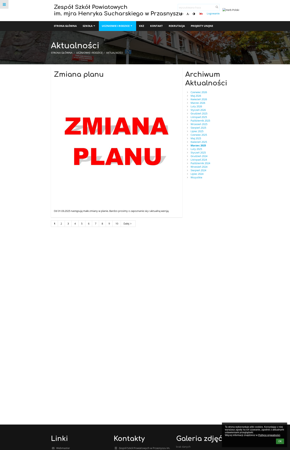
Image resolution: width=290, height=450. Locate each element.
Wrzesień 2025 (199, 124)
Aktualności (114, 52)
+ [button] (182, 14)
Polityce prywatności (269, 435)
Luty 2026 (196, 106)
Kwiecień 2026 (199, 99)
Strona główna (61, 52)
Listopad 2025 (199, 117)
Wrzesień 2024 (199, 166)
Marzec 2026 (198, 103)
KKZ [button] (141, 26)
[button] (194, 14)
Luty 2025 (196, 149)
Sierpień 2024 (198, 170)
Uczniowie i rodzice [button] (116, 26)
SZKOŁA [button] (88, 26)
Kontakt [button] (156, 26)
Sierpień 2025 (198, 127)
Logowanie (213, 13)
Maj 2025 (196, 138)
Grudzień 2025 (199, 113)
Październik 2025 (200, 120)
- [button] (189, 14)
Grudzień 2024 (199, 156)
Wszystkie (196, 177)
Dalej (126, 223)
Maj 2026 (196, 95)
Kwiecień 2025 (199, 142)
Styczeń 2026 (198, 110)
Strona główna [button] (65, 26)
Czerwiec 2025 (199, 135)
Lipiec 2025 (197, 131)
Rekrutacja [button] (177, 26)
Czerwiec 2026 (199, 92)
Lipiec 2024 (197, 174)
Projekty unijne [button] (202, 26)
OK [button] (280, 441)
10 (116, 223)
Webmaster (63, 448)
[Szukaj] (217, 7)
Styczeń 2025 (198, 152)
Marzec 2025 (198, 145)
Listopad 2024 (199, 159)
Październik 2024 (200, 163)
